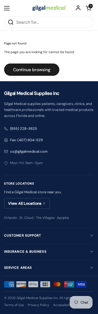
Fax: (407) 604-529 (26, 140)
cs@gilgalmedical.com (29, 151)
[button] (88, 8)
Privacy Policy (38, 305)
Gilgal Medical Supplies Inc (37, 298)
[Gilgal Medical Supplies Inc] (49, 8)
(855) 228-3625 (23, 128)
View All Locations (24, 203)
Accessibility (63, 305)
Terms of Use (14, 305)
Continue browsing (31, 70)
